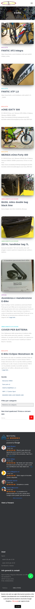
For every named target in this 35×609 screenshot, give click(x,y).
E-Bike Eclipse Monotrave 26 (17, 354)
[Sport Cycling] (9, 3)
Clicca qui (15, 601)
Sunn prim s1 (6, 384)
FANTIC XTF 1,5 (10, 91)
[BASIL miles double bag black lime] (17, 184)
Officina (4, 295)
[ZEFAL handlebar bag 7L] (17, 227)
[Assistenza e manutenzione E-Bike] (17, 275)
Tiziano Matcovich (12, 488)
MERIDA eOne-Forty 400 (14, 154)
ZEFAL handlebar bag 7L (15, 244)
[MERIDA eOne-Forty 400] (17, 137)
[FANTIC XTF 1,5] (17, 74)
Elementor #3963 (7, 381)
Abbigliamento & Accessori (9, 199)
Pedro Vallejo (11, 459)
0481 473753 (17, 588)
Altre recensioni (17, 498)
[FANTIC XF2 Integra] (17, 33)
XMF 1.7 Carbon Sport (9, 391)
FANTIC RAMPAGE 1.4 (9, 388)
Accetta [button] (18, 606)
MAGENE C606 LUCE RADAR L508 (13, 395)
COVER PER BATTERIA (14, 329)
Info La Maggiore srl (13, 472)
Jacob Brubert (11, 446)
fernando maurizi (12, 480)
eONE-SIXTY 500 (10, 109)
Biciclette (4, 47)
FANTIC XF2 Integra (12, 50)
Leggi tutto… (13, 317)
